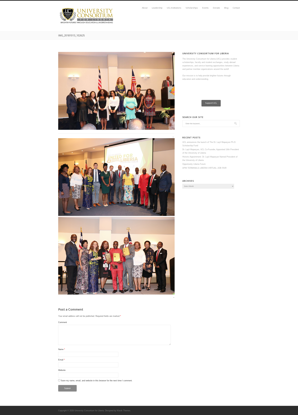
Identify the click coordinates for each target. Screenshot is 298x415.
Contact (236, 8)
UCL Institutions (174, 8)
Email (60, 360)
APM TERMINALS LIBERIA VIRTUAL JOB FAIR (204, 168)
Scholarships (192, 8)
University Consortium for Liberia (89, 410)
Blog (226, 8)
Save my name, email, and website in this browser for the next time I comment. (96, 380)
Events (205, 8)
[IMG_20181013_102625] (116, 129)
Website (61, 370)
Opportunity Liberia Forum (194, 164)
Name (60, 349)
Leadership (157, 8)
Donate (216, 8)
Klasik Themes (123, 410)
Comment (62, 322)
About (144, 8)
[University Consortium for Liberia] (87, 23)
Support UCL (211, 102)
